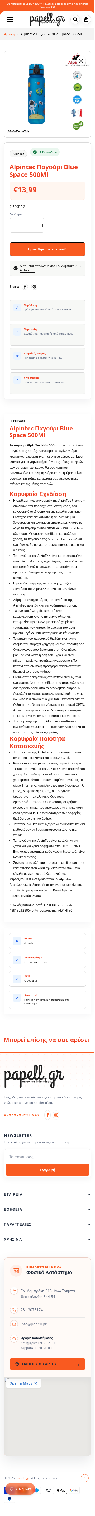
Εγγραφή (47, 1170)
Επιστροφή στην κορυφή (82, 1493)
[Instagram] (56, 1115)
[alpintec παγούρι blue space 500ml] (81, 61)
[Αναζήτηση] (75, 19)
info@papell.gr (34, 1339)
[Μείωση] (16, 225)
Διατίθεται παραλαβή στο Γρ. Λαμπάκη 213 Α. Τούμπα (50, 268)
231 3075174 (32, 1325)
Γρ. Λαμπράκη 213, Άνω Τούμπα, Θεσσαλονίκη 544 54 (48, 1309)
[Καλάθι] (86, 19)
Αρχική (9, 34)
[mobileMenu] (10, 19)
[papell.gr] (47, 19)
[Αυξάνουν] (42, 225)
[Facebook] (25, 287)
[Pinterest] (34, 287)
